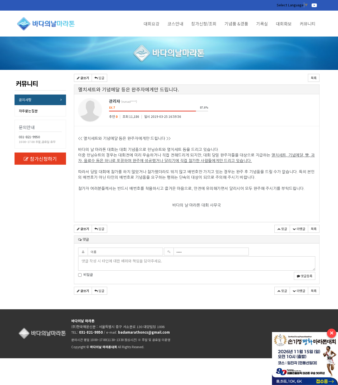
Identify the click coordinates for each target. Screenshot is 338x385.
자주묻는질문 (28, 110)
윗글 (283, 228)
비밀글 (88, 274)
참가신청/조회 (204, 23)
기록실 (262, 23)
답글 (101, 77)
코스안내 (175, 23)
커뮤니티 (308, 23)
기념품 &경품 (236, 23)
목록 (314, 77)
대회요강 (151, 23)
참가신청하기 (43, 158)
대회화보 (284, 23)
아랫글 (300, 228)
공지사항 (25, 99)
